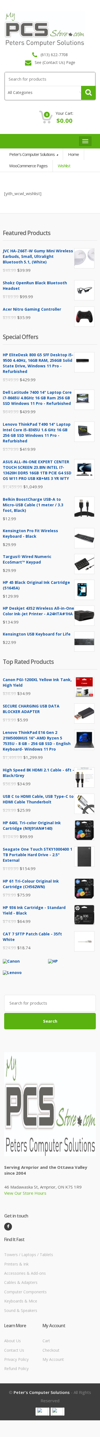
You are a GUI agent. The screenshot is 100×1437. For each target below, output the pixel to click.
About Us (12, 1340)
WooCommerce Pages (28, 165)
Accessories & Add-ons (25, 1273)
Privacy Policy (16, 1359)
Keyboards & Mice (20, 1301)
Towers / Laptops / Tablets (28, 1254)
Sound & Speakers (20, 1310)
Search (50, 1021)
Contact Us (14, 1350)
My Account (53, 1359)
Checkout (50, 1350)
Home (73, 154)
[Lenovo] (12, 972)
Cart (46, 1340)
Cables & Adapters (21, 1282)
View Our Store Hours (25, 1193)
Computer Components (25, 1291)
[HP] (53, 960)
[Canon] (11, 960)
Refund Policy (16, 1368)
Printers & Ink (16, 1264)
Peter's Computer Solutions (32, 154)
